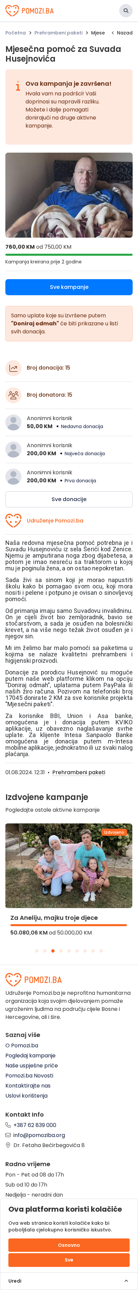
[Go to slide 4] (61, 951)
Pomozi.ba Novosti (29, 1075)
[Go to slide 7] (85, 951)
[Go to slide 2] (45, 951)
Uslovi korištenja (26, 1096)
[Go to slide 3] (53, 951)
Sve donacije (69, 499)
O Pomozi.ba (21, 1045)
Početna (15, 32)
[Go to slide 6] (77, 951)
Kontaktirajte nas (28, 1086)
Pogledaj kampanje (30, 1055)
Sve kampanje (69, 287)
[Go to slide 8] (93, 951)
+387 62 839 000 (34, 1125)
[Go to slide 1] (37, 951)
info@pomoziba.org (39, 1135)
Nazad (125, 32)
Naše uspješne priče (31, 1065)
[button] (126, 10)
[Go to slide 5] (69, 951)
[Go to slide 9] (101, 951)
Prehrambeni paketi (58, 32)
